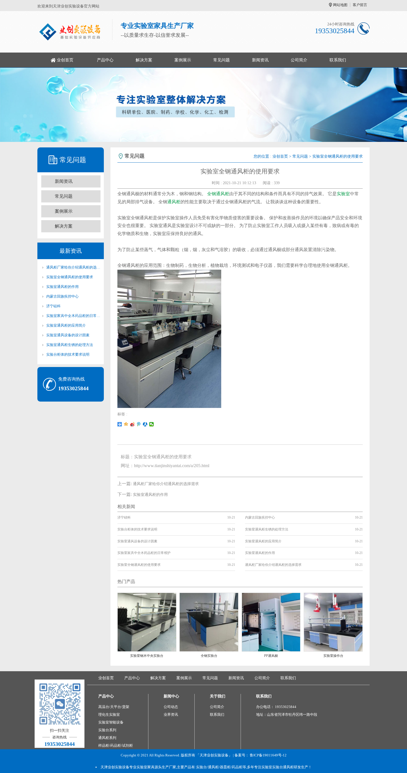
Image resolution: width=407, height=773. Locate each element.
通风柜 (174, 201)
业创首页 (65, 60)
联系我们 (337, 60)
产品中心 (105, 60)
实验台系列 (107, 730)
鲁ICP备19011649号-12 (268, 755)
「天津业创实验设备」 (214, 755)
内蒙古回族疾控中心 (62, 296)
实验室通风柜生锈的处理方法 (69, 345)
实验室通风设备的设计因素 (67, 335)
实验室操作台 (333, 656)
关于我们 (217, 696)
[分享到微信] (151, 424)
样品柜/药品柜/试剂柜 (115, 745)
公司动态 (171, 707)
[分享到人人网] (145, 424)
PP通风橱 (271, 656)
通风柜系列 (107, 738)
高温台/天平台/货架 (113, 707)
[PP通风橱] (271, 622)
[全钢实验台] (209, 622)
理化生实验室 (109, 714)
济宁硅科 (53, 306)
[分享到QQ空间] (126, 424)
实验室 (343, 193)
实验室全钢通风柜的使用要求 (69, 277)
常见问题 (221, 60)
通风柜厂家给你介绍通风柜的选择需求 (73, 267)
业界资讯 (171, 714)
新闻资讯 (260, 60)
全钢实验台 (209, 656)
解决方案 (144, 60)
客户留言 (360, 5)
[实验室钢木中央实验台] (147, 622)
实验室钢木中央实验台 (146, 656)
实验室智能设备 (110, 722)
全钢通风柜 (218, 193)
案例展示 (182, 60)
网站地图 (340, 5)
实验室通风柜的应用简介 (66, 325)
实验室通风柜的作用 (62, 287)
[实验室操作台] (333, 622)
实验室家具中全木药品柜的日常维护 (73, 316)
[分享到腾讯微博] (138, 424)
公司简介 (299, 60)
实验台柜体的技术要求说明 (67, 354)
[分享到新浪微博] (132, 424)
